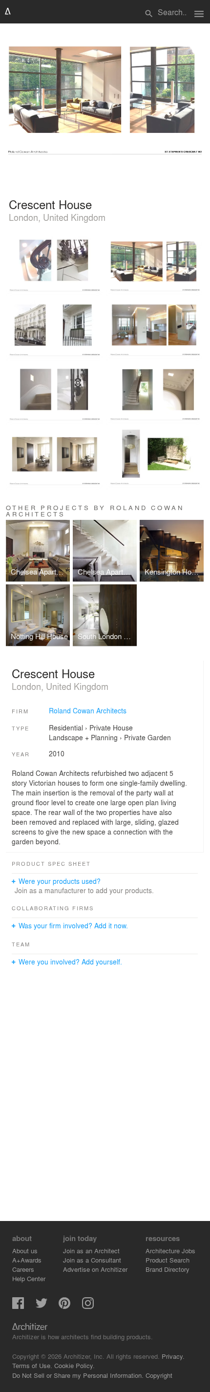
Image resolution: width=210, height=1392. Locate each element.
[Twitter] (41, 1306)
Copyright (159, 1375)
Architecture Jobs (170, 1250)
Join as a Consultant (92, 1259)
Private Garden (147, 737)
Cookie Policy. (74, 1365)
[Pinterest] (64, 1306)
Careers (23, 1269)
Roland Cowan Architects (87, 710)
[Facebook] (18, 1306)
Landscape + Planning (83, 737)
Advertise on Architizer (95, 1269)
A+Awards (27, 1259)
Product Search (167, 1259)
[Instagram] (88, 1306)
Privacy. (173, 1356)
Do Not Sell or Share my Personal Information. (78, 1375)
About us (25, 1250)
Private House (111, 727)
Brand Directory (167, 1269)
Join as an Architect (91, 1250)
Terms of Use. (32, 1365)
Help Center (28, 1278)
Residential (66, 727)
